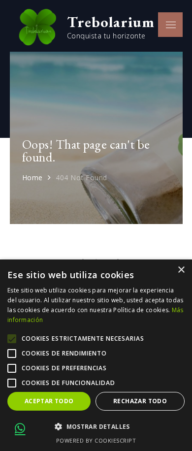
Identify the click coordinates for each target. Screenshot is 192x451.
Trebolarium (111, 22)
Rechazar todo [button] (140, 401)
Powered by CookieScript (96, 440)
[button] (96, 427)
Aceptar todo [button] (49, 401)
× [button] (181, 270)
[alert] (96, 355)
